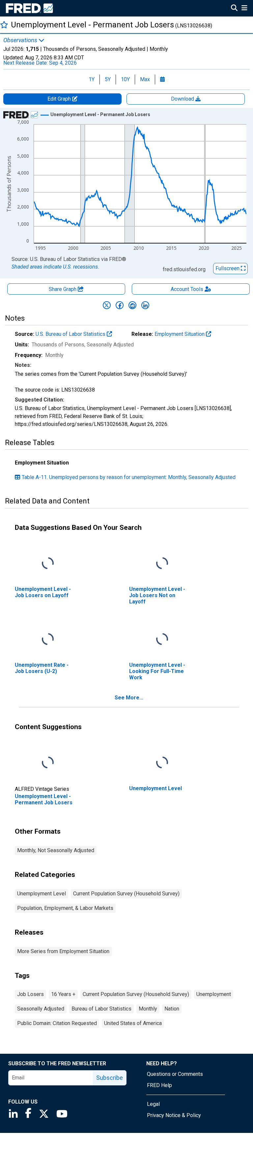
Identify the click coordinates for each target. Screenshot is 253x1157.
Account (187, 289)
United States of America (133, 1023)
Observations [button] (21, 40)
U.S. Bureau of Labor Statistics (71, 334)
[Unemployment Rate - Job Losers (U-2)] (48, 639)
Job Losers (30, 994)
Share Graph (63, 289)
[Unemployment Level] (162, 762)
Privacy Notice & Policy (174, 1115)
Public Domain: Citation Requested (57, 1023)
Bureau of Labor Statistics (101, 1009)
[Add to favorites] (4, 24)
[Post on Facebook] (120, 305)
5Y (108, 79)
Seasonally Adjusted (40, 1009)
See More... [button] (129, 697)
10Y (125, 79)
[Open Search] (234, 8)
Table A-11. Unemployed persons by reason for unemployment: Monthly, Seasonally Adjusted (129, 477)
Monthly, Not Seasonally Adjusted (55, 850)
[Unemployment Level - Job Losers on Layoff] (48, 563)
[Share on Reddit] (132, 305)
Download (183, 99)
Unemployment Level (41, 893)
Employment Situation (180, 334)
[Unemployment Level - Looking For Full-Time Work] (162, 639)
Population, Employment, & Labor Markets (65, 908)
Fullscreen (228, 268)
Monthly (148, 1009)
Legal (153, 1104)
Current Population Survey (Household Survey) (126, 893)
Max (145, 79)
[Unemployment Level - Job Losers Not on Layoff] (162, 563)
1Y (92, 79)
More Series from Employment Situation (63, 951)
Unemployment (213, 994)
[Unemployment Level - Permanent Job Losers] (48, 762)
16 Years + (63, 994)
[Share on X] (107, 305)
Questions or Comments (175, 1074)
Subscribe (109, 1077)
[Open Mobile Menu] (244, 8)
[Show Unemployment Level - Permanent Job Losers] (100, 114)
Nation (171, 1009)
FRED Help (159, 1085)
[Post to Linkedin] (145, 305)
